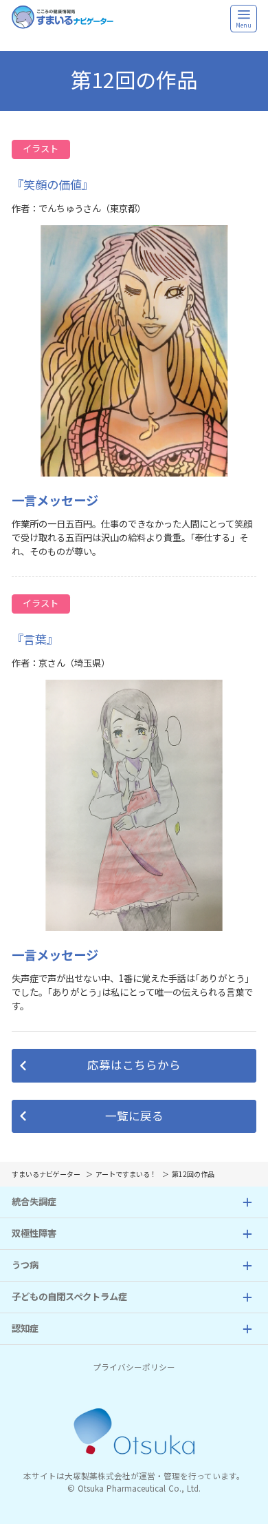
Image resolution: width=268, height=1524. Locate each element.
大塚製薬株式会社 (98, 1476)
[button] (134, 1066)
